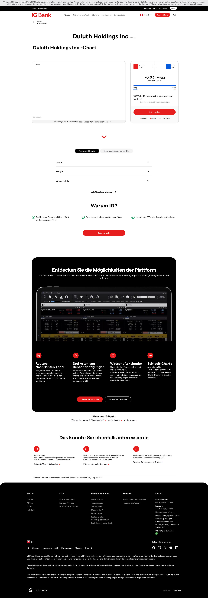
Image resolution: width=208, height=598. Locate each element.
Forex (29, 506)
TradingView (96, 506)
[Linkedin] (176, 547)
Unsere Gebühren (67, 499)
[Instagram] (159, 547)
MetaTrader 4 (97, 510)
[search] (174, 15)
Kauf (173, 66)
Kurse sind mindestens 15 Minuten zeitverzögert (154, 102)
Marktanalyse (106, 15)
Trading (67, 15)
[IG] (41, 15)
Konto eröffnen (162, 15)
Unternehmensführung (165, 512)
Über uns (95, 15)
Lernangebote (119, 15)
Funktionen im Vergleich (101, 523)
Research (127, 493)
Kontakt (158, 493)
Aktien (30, 503)
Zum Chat (170, 531)
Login (173, 8)
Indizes (30, 499)
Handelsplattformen (100, 493)
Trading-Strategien (131, 503)
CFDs (61, 493)
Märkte (30, 493)
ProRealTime (96, 513)
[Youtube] (170, 547)
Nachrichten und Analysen (134, 499)
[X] (165, 547)
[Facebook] (153, 547)
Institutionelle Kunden (68, 506)
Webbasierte (97, 499)
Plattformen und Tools (81, 15)
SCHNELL (144, 119)
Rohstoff (30, 510)
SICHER (153, 119)
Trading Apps (97, 503)
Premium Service (66, 503)
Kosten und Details (87, 151)
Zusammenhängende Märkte (116, 151)
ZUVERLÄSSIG (165, 119)
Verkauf (142, 66)
